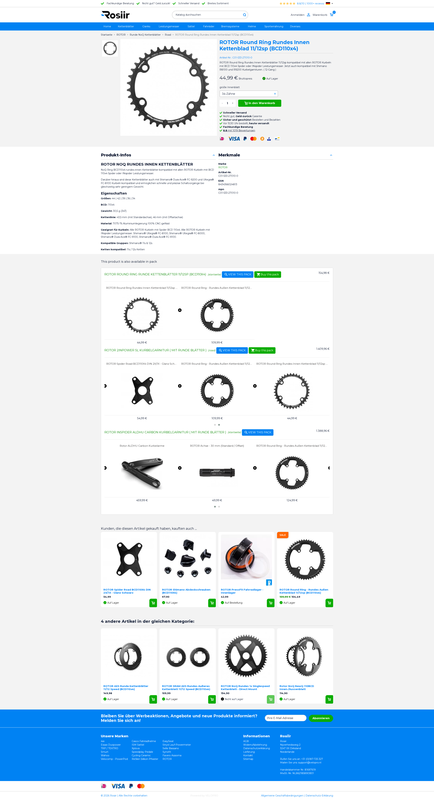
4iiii (102, 741)
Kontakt (248, 755)
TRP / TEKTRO (109, 748)
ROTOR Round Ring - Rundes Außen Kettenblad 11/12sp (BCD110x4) (217, 287)
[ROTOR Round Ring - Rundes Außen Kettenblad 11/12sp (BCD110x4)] (217, 315)
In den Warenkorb (262, 103)
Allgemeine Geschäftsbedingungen (282, 795)
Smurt (104, 751)
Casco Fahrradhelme (144, 741)
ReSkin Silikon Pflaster (145, 759)
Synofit (167, 751)
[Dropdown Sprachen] (329, 3)
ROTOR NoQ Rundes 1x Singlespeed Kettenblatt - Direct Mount (245, 687)
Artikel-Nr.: (226, 57)
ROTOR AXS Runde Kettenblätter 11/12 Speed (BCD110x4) (125, 687)
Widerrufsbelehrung (255, 744)
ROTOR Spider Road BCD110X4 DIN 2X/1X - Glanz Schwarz (142, 363)
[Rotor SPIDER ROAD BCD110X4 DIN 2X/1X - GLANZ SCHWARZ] (142, 391)
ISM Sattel (138, 744)
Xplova (136, 748)
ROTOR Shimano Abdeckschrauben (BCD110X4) (186, 591)
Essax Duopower (111, 744)
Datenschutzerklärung (256, 748)
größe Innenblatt (230, 87)
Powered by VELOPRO (204, 795)
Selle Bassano (171, 748)
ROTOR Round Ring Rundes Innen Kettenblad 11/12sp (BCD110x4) (142, 287)
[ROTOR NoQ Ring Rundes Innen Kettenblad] (142, 315)
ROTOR (223, 167)
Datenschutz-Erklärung (319, 795)
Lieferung (249, 751)
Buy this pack (268, 274)
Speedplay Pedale (142, 751)
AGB (246, 741)
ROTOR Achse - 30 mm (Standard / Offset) (142, 445)
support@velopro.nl (309, 762)
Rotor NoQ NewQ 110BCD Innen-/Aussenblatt (297, 687)
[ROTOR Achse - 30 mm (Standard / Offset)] (142, 473)
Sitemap (248, 759)
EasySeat (168, 741)
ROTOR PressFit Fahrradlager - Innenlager (242, 591)
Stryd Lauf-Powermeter (177, 744)
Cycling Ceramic (141, 755)
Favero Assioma (172, 755)
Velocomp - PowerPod (114, 759)
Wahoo (105, 755)
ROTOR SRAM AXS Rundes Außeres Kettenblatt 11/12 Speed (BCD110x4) (186, 687)
